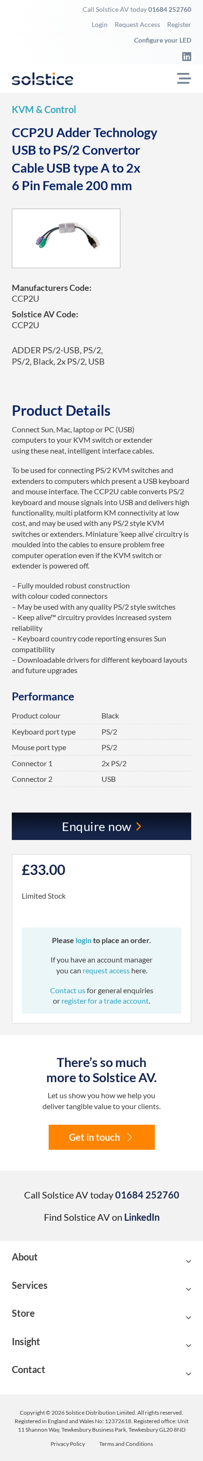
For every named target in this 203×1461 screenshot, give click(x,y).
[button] (102, 1261)
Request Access (137, 24)
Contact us (68, 990)
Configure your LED (162, 40)
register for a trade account (105, 1000)
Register (179, 24)
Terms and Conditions (126, 1444)
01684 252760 (169, 9)
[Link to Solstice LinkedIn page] (184, 56)
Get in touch (94, 1137)
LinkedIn (142, 1217)
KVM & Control (44, 109)
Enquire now (97, 826)
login (84, 940)
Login (100, 24)
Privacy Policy (68, 1444)
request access (106, 970)
